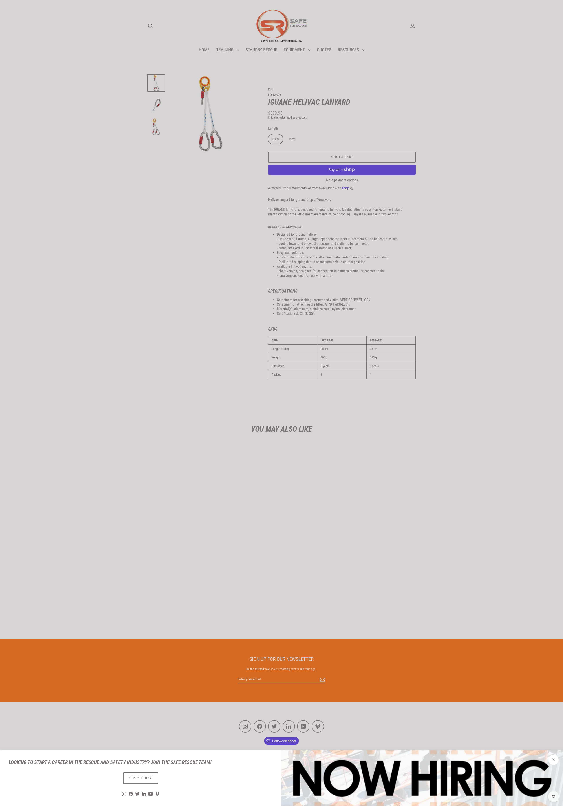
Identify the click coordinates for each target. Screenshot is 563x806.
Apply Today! (140, 778)
